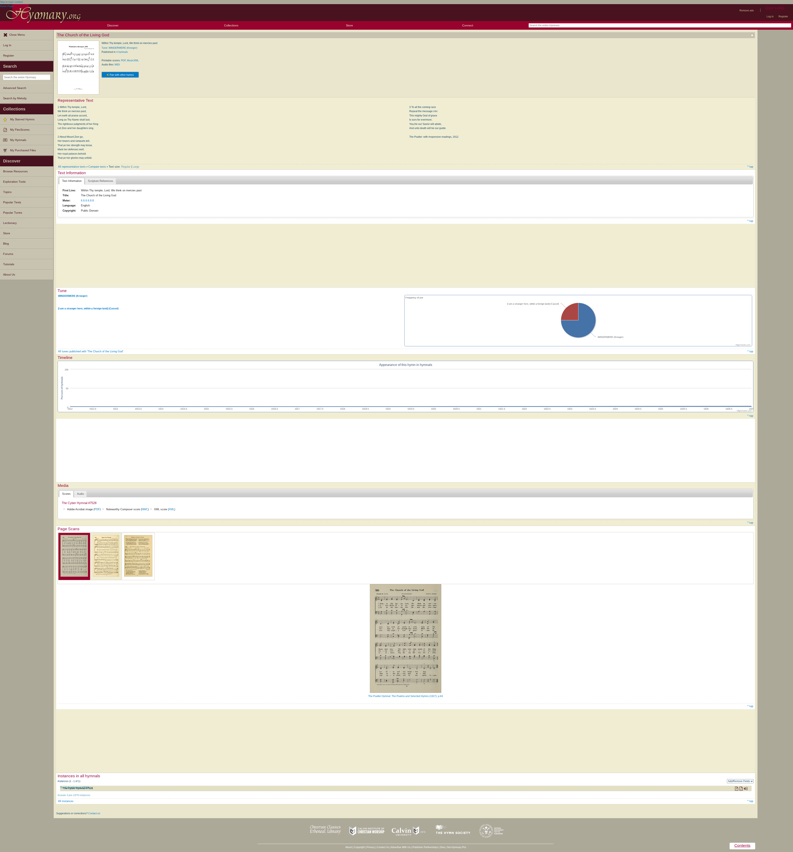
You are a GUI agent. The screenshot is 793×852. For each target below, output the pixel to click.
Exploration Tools (14, 181)
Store (349, 25)
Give (442, 847)
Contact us (94, 813)
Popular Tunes (12, 212)
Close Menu (17, 34)
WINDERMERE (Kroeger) (72, 295)
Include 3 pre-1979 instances (74, 795)
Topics (7, 192)
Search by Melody (15, 98)
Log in (770, 16)
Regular (125, 166)
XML (171, 509)
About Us (9, 274)
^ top (750, 166)
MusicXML (133, 60)
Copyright (359, 847)
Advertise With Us (401, 847)
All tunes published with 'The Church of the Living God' (90, 351)
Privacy (371, 847)
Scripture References (100, 180)
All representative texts (72, 166)
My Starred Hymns (22, 119)
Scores (66, 493)
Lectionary (10, 223)
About (348, 847)
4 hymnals (122, 52)
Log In (7, 45)
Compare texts (97, 166)
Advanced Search (14, 88)
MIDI (117, 64)
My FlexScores (20, 129)
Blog (6, 243)
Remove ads (747, 10)
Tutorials (8, 264)
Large (136, 166)
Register (783, 16)
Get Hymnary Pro (456, 847)
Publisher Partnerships (425, 847)
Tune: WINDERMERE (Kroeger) (119, 47)
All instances (66, 801)
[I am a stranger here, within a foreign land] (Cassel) (88, 308)
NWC (145, 509)
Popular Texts (12, 202)
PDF (123, 60)
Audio (80, 493)
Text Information (72, 180)
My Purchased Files (23, 150)
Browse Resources (15, 171)
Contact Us (383, 847)
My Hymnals (18, 140)
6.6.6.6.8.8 (87, 200)
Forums (8, 254)
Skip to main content (11, 2)
